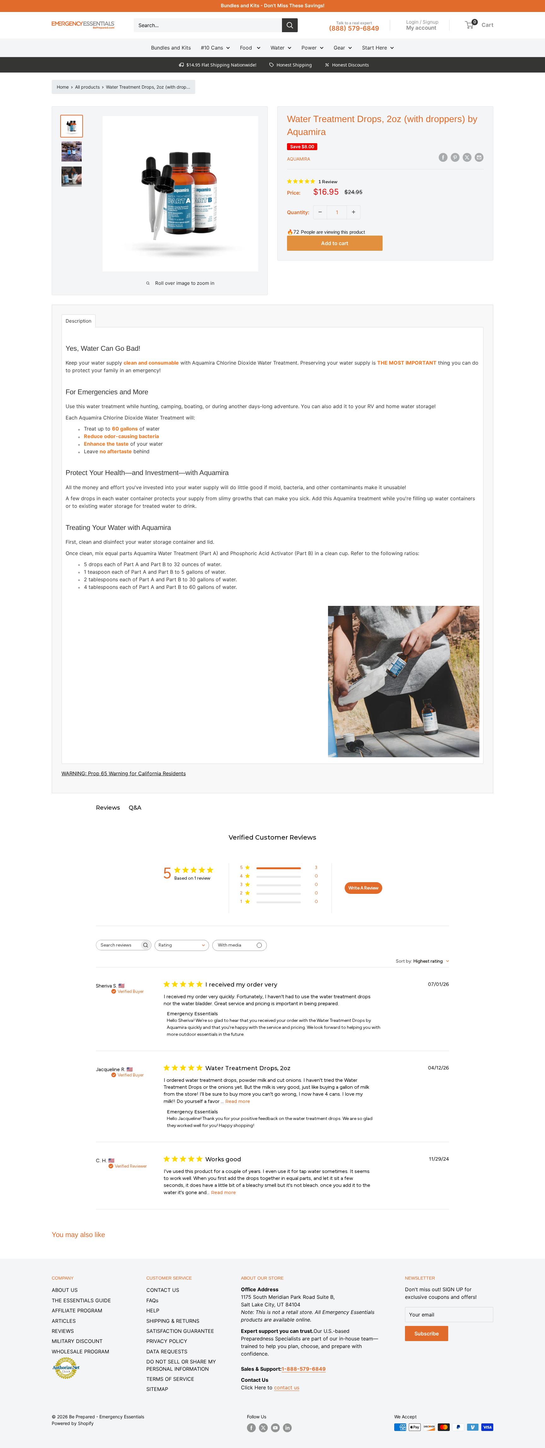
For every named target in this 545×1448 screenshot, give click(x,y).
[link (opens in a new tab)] (66, 1358)
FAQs (152, 1300)
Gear (339, 47)
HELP (152, 1310)
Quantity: (298, 212)
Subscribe (426, 1333)
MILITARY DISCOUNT (77, 1341)
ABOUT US (65, 1290)
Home (63, 87)
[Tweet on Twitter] (467, 157)
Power (309, 47)
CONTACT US (162, 1290)
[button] (469, 25)
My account (421, 27)
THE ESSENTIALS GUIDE (81, 1300)
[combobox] (182, 945)
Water (277, 47)
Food (247, 47)
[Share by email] (479, 157)
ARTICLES (64, 1321)
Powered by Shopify (73, 1423)
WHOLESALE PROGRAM (80, 1351)
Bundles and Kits (171, 47)
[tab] (79, 320)
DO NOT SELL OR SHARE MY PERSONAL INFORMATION (181, 1365)
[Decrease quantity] (320, 212)
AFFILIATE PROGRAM (77, 1310)
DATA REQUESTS (166, 1351)
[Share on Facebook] (443, 157)
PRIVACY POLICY (166, 1341)
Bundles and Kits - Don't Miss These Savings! (273, 6)
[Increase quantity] (353, 212)
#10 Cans (212, 47)
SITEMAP (157, 1389)
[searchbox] (118, 945)
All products (87, 87)
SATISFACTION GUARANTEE (180, 1331)
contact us (286, 1387)
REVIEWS (63, 1331)
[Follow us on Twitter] (263, 1427)
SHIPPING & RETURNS (172, 1321)
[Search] (290, 25)
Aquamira (298, 158)
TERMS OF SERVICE (170, 1379)
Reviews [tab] (108, 807)
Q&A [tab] (135, 807)
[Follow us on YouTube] (275, 1427)
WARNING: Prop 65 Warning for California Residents (124, 773)
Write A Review (363, 888)
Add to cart (334, 243)
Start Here (374, 47)
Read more (237, 1101)
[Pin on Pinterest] (455, 157)
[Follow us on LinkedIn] (287, 1427)
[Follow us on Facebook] (251, 1427)
